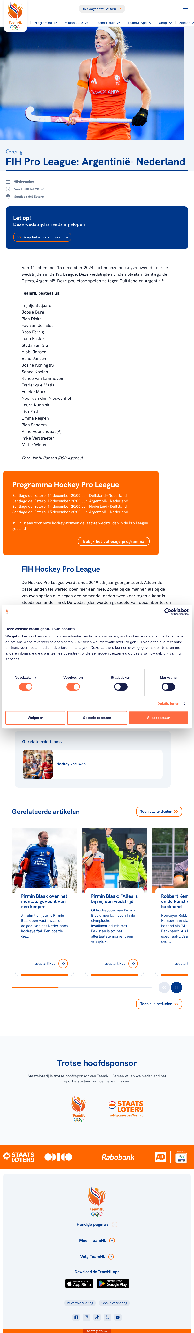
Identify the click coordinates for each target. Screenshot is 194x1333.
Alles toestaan (158, 718)
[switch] (73, 687)
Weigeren (35, 718)
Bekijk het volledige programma (113, 541)
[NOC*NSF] (181, 1157)
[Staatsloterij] (18, 1156)
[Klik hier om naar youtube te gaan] (118, 1317)
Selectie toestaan (97, 718)
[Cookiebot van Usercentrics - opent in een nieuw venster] (168, 611)
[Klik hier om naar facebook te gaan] (76, 1317)
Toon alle (156, 811)
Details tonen (168, 703)
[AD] (160, 1156)
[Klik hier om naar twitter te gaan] (107, 1317)
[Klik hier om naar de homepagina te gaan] (15, 16)
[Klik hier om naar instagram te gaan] (86, 1317)
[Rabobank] (118, 1157)
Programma (43, 22)
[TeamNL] (78, 1108)
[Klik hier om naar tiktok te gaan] (97, 1317)
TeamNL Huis (105, 22)
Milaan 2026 (74, 22)
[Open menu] (185, 8)
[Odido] (58, 1157)
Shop (163, 22)
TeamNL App (137, 22)
